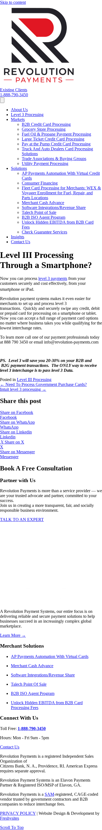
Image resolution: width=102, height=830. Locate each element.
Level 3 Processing (27, 114)
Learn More (13, 635)
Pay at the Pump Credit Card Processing (56, 144)
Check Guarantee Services (44, 232)
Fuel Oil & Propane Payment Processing (56, 134)
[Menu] (2, 100)
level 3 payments (52, 278)
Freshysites (9, 818)
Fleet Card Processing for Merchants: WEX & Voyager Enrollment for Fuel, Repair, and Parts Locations (61, 193)
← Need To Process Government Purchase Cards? (43, 384)
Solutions (19, 168)
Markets (18, 119)
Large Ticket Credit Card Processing (53, 139)
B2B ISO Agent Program (43, 217)
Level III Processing (34, 379)
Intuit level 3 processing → (23, 389)
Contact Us (20, 241)
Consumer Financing (40, 183)
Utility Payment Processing (45, 163)
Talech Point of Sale (39, 212)
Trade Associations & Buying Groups (54, 158)
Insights (17, 237)
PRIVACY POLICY (18, 813)
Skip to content (13, 2)
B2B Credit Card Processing (46, 124)
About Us (19, 109)
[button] (13, 90)
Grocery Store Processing (44, 129)
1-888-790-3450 (32, 728)
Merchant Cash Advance (43, 202)
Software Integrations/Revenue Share (54, 207)
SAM (49, 794)
